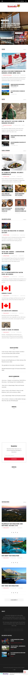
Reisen (12, 656)
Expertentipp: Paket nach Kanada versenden (16, 395)
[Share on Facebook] (11, 532)
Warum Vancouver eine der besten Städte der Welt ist (17, 85)
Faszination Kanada (7, 75)
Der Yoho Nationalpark (10, 586)
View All (24, 49)
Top (14, 669)
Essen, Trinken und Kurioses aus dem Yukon (6, 194)
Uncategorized (4, 20)
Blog (3, 68)
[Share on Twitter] (13, 532)
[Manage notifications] (25, 672)
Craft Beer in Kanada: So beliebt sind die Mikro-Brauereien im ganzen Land (20, 210)
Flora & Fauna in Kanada (10, 330)
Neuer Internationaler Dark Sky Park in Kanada (18, 136)
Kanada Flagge (7, 293)
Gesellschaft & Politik (6, 37)
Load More (13, 599)
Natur (3, 118)
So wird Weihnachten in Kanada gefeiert (13, 231)
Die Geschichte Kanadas (10, 311)
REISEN (3, 49)
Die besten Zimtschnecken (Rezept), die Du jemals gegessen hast (7, 210)
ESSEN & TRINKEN (6, 150)
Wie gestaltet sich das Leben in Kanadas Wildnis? (13, 122)
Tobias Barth (4, 29)
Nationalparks (5, 502)
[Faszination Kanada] (14, 5)
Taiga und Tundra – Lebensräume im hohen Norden (13, 252)
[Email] (17, 532)
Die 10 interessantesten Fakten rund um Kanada (12, 273)
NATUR (3, 99)
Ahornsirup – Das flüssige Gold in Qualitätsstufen (13, 382)
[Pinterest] (15, 532)
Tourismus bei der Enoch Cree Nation (6, 42)
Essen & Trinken (5, 169)
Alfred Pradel (6, 176)
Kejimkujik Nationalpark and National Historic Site (12, 524)
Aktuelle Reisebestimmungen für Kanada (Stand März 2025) (13, 72)
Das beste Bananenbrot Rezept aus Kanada (19, 194)
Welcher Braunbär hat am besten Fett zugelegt (18, 143)
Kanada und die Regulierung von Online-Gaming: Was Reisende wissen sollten (20, 39)
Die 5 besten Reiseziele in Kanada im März (18, 91)
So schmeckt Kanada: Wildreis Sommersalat (12, 173)
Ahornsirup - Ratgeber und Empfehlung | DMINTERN (13, 380)
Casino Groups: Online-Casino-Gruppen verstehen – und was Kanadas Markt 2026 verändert (11, 25)
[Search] (25, 1)
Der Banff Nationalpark (10, 556)
